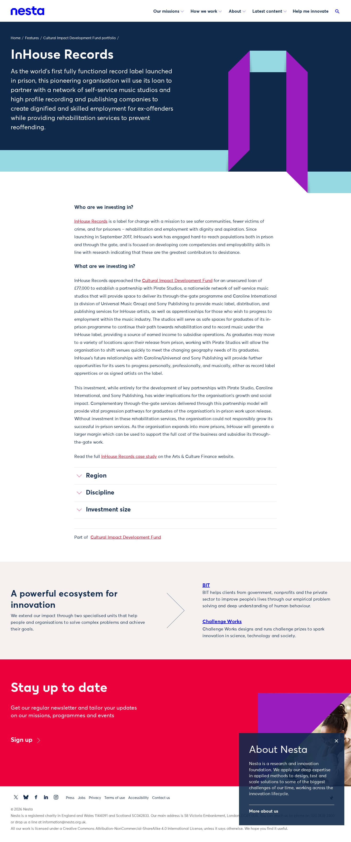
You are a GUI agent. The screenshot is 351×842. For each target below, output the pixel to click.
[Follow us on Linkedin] (45, 797)
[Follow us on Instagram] (55, 797)
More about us (263, 811)
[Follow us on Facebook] (35, 797)
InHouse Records (90, 221)
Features (32, 38)
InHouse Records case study (129, 457)
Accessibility (138, 798)
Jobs (81, 798)
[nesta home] (27, 10)
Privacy (95, 798)
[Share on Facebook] (50, 226)
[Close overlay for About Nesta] (339, 739)
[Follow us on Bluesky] (25, 797)
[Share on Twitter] (50, 216)
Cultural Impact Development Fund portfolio (79, 38)
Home (16, 38)
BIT (206, 585)
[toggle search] (337, 12)
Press (70, 798)
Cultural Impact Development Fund (177, 281)
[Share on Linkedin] (50, 237)
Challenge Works (222, 621)
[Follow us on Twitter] (15, 797)
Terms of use (114, 798)
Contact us (161, 798)
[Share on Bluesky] (50, 247)
